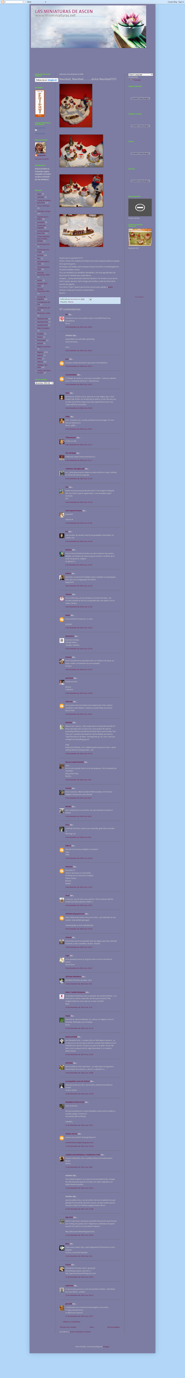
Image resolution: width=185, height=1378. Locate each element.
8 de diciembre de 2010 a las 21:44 (78, 523)
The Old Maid (70, 453)
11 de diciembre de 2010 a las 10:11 (79, 1125)
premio (40, 344)
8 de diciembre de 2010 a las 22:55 (78, 670)
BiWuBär (68, 723)
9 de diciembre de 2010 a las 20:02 (78, 968)
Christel (68, 788)
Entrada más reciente (68, 1327)
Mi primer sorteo (43, 313)
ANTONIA (69, 1063)
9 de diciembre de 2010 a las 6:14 (78, 798)
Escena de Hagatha (41, 227)
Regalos (40, 352)
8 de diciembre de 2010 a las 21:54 (78, 565)
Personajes (41, 340)
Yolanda (68, 937)
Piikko (67, 417)
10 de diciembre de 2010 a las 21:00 (79, 1094)
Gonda (68, 1265)
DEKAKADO (69, 636)
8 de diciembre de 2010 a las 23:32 (78, 714)
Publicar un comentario (71, 1322)
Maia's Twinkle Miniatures (75, 992)
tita (66, 315)
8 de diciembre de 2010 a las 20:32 (78, 385)
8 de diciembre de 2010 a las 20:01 (78, 327)
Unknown (69, 702)
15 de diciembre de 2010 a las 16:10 (79, 1277)
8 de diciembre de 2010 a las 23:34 (78, 754)
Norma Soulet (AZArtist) (74, 762)
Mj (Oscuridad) (71, 1037)
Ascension (42, 156)
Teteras (70, 302)
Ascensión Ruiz (40, 128)
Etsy (38, 259)
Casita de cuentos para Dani (44, 201)
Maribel (68, 807)
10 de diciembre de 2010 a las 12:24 (79, 1055)
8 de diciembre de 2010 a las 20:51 (78, 429)
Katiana (68, 574)
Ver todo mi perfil (42, 159)
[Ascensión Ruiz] (36, 131)
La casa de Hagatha (41, 298)
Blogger (106, 1347)
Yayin (67, 956)
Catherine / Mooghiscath (75, 469)
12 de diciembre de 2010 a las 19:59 (79, 1235)
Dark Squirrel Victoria (73, 511)
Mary (67, 1244)
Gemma (68, 657)
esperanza (69, 1286)
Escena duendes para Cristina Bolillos (43, 239)
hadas (39, 280)
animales (40, 197)
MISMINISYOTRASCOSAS (74, 1102)
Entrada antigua (113, 1327)
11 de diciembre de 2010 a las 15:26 (79, 1146)
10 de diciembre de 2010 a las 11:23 (79, 1028)
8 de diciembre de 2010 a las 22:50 (78, 649)
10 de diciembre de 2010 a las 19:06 (79, 1073)
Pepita (67, 1016)
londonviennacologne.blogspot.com (79, 1143)
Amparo (68, 594)
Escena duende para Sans (43, 232)
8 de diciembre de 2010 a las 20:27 (78, 366)
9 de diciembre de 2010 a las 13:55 (78, 905)
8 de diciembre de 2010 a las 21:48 (78, 542)
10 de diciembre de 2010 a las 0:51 (78, 984)
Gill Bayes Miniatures (73, 977)
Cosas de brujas (43, 206)
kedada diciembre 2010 (43, 290)
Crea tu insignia (40, 133)
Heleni (67, 615)
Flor (66, 487)
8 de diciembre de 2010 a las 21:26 (78, 479)
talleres (40, 356)
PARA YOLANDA (43, 328)
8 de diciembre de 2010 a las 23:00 (78, 693)
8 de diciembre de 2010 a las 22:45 (78, 628)
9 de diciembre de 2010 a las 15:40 (78, 929)
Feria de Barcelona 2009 (43, 274)
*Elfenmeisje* (70, 438)
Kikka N (68, 846)
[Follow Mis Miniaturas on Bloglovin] (46, 81)
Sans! (67, 896)
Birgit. (110, 287)
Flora (67, 825)
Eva (66, 532)
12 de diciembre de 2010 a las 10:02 (79, 1188)
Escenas (40, 255)
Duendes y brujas (44, 211)
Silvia (67, 393)
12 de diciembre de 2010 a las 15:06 (79, 1209)
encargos (41, 222)
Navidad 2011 (42, 319)
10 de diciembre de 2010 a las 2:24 (78, 1007)
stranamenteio (71, 375)
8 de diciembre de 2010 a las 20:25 (78, 351)
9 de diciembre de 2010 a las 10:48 (78, 858)
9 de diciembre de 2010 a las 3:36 (78, 780)
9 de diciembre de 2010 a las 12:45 (78, 887)
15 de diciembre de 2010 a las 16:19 (79, 1295)
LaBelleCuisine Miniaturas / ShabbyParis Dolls (82, 1155)
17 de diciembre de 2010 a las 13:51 (79, 1316)
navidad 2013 (42, 325)
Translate (137, 80)
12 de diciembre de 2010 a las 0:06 (78, 1167)
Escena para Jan (43, 244)
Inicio (92, 1327)
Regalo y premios (44, 347)
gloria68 (68, 1304)
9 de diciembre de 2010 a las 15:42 (78, 947)
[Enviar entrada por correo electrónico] (90, 299)
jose (67, 359)
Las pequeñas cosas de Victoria (77, 1081)
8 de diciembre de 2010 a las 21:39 (78, 502)
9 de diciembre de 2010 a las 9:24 (78, 837)
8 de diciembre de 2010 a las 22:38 (78, 607)
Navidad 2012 (42, 322)
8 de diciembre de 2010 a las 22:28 (78, 586)
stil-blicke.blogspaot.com (75, 914)
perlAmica (69, 678)
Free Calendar (139, 297)
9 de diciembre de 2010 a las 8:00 (78, 816)
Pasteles (40, 334)
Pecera (40, 337)
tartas (39, 359)
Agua (39, 194)
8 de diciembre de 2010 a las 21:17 (78, 445)
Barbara (68, 550)
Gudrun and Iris (71, 1134)
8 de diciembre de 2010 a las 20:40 (78, 408)
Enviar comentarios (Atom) (80, 1332)
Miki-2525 (69, 1217)
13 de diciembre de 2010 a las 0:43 (78, 1256)
